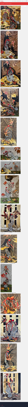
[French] (26, 1)
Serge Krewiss (2, 1)
